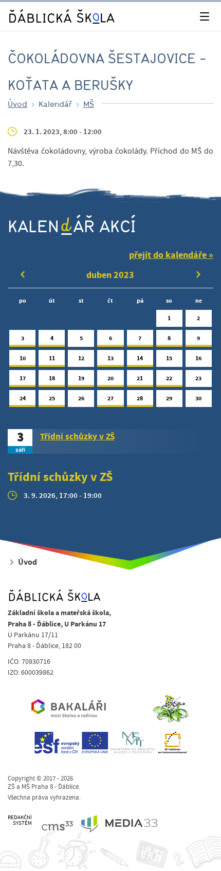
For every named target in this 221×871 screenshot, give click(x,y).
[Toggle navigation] (204, 17)
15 (169, 358)
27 (110, 398)
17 (23, 378)
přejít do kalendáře (168, 255)
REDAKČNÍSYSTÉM (20, 820)
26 (81, 398)
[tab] (110, 441)
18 (52, 378)
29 (169, 398)
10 (23, 358)
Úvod (17, 104)
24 (23, 398)
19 (81, 378)
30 (198, 398)
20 (110, 378)
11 (52, 358)
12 (81, 358)
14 (140, 358)
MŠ (88, 104)
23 (198, 378)
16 (198, 358)
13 (110, 358)
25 (52, 398)
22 (169, 378)
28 (140, 398)
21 (140, 378)
